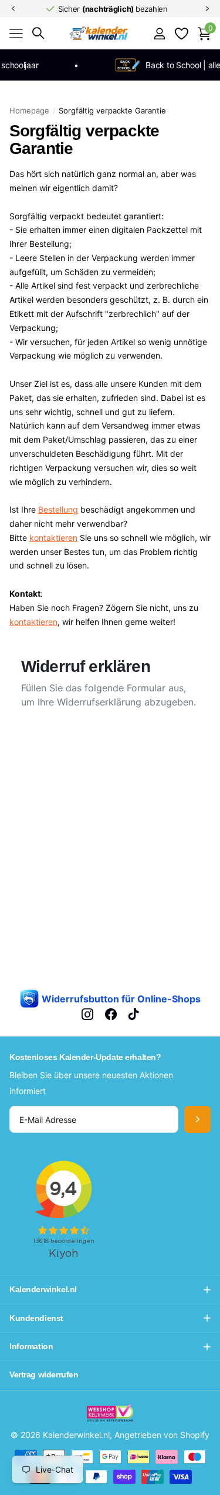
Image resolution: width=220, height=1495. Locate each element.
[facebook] (111, 1014)
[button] (13, 8)
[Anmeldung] (159, 33)
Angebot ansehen (16, 34)
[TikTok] (133, 1014)
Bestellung (58, 509)
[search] (38, 33)
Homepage (29, 110)
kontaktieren (53, 538)
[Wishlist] (181, 33)
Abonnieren (197, 1119)
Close (110, 1289)
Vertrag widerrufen (43, 1374)
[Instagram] (87, 1014)
